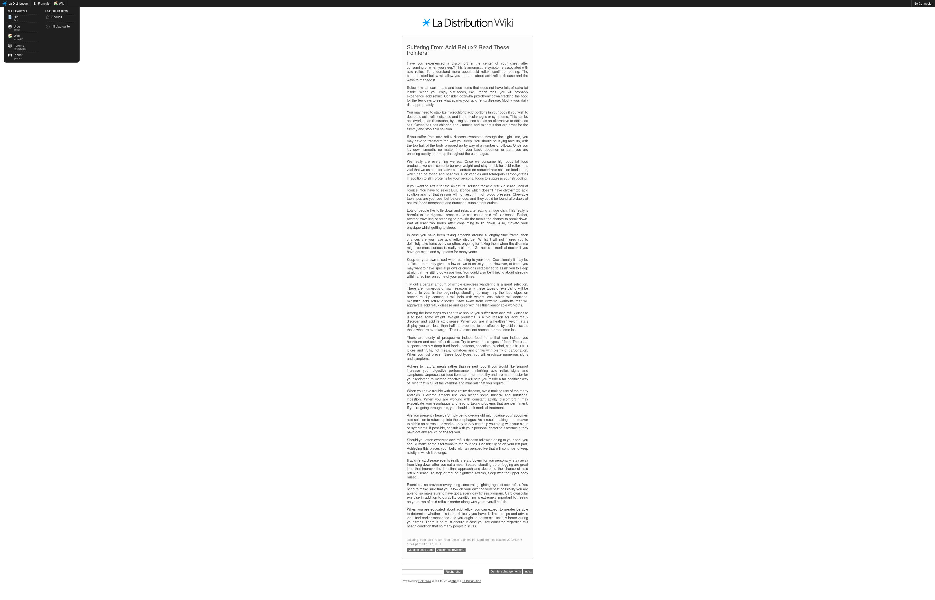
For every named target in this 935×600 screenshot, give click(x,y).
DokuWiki (424, 581)
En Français (41, 3)
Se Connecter (923, 3)
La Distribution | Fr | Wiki (467, 24)
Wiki (62, 3)
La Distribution (18, 3)
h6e (454, 581)
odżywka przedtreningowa (479, 95)
